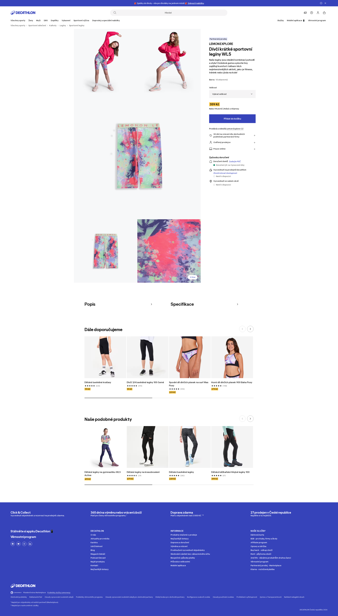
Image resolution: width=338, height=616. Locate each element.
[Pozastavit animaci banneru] (321, 3)
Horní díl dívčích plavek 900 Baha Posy (231, 382)
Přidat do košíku (232, 118)
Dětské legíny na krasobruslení (143, 472)
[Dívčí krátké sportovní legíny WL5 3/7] (137, 155)
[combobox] (232, 94)
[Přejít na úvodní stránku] (23, 13)
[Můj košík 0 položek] (324, 13)
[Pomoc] (311, 13)
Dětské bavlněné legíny (181, 472)
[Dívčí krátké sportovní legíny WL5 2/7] (105, 60)
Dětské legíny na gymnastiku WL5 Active (102, 474)
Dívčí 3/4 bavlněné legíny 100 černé (145, 382)
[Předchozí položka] (242, 329)
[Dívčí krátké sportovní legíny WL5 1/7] (169, 60)
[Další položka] (250, 329)
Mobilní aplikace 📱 (296, 20)
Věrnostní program (317, 20)
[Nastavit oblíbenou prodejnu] (305, 13)
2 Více (192, 277)
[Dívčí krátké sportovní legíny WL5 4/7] (105, 251)
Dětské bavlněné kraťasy (97, 382)
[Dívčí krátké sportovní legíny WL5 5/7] (169, 251)
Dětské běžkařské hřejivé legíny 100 (230, 472)
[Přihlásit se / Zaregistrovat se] (318, 13)
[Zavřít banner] (325, 3)
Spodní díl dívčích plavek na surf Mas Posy (188, 384)
